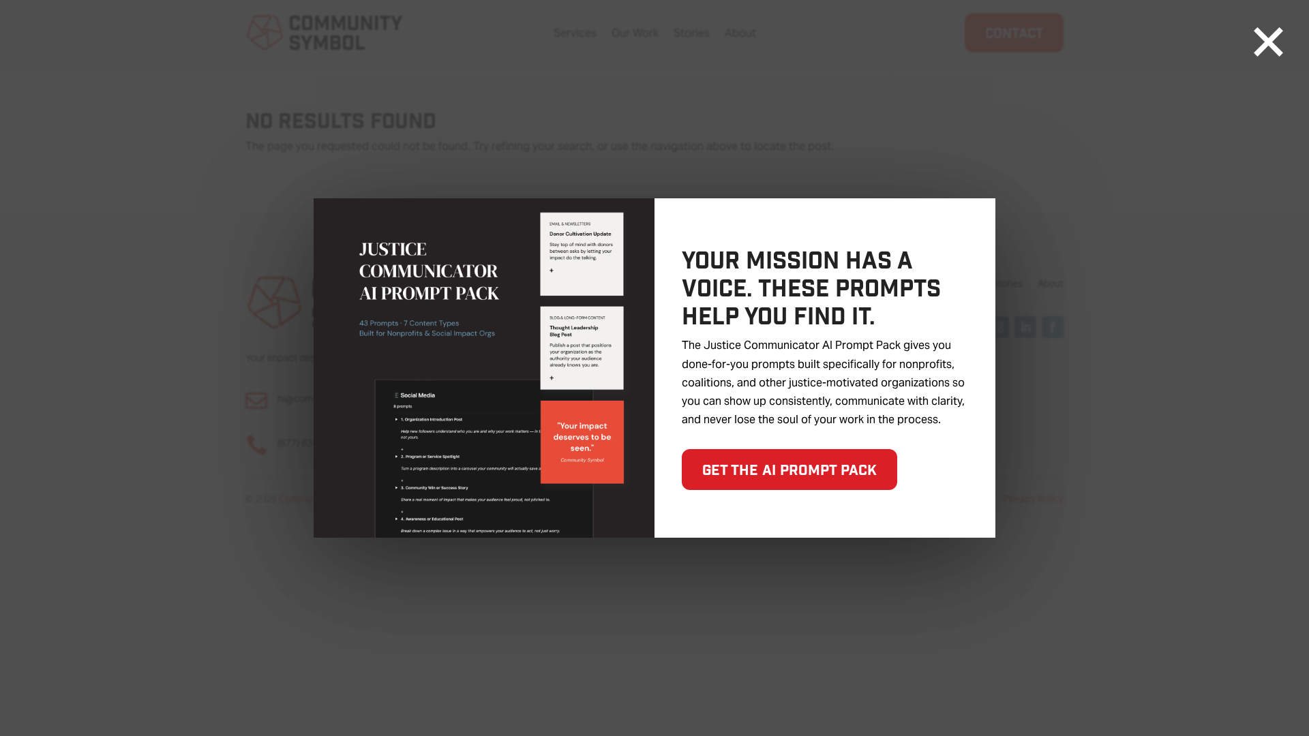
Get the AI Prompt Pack (789, 469)
